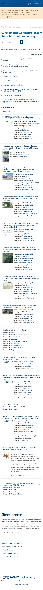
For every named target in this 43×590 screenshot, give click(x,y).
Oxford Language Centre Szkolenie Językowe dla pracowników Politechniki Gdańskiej (19, 448)
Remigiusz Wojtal (27, 189)
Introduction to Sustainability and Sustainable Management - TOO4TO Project (18, 484)
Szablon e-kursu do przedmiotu (11, 543)
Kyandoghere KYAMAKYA (30, 183)
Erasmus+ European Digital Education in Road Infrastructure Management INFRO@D (17, 65)
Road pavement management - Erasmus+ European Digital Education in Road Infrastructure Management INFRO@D (21, 148)
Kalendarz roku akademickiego (11, 553)
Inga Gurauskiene (27, 126)
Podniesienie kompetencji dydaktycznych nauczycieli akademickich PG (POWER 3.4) (20, 90)
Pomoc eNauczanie (7, 550)
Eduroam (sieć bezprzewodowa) (11, 557)
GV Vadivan (14, 492)
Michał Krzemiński (25, 476)
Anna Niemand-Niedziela (18, 407)
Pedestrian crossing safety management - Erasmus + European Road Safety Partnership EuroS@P (20, 306)
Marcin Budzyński (28, 174)
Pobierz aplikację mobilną (21, 584)
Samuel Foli (14, 339)
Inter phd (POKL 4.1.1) (10, 81)
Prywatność (4, 532)
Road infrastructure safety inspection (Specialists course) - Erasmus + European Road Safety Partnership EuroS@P (21, 249)
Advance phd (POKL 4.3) (10, 77)
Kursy (2, 27)
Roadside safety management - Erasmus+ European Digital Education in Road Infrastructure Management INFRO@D (21, 198)
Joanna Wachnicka (28, 187)
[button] (29, 3)
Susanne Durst (15, 337)
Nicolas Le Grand (27, 132)
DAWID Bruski (27, 203)
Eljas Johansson (27, 128)
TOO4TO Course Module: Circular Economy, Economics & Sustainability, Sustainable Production (20, 118)
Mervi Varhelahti (27, 136)
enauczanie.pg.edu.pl (9, 15)
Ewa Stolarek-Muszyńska (30, 436)
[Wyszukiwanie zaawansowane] (25, 42)
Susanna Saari (26, 134)
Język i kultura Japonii (10, 404)
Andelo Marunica (27, 238)
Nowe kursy (6, 111)
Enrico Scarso (14, 343)
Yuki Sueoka (14, 409)
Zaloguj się (37, 3)
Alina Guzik (22, 152)
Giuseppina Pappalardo (29, 214)
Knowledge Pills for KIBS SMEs (13, 330)
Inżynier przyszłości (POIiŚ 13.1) (13, 85)
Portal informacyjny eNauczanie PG (12, 546)
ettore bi (13, 332)
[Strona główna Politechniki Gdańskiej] (11, 577)
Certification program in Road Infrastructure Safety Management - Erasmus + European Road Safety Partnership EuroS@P (20, 225)
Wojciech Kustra (23, 154)
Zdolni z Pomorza (8, 107)
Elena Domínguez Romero (18, 335)
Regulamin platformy (11, 532)
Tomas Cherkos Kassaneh (18, 341)
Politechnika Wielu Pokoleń (12, 95)
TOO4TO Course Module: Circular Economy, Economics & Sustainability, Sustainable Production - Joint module (21, 417)
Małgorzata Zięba (27, 138)
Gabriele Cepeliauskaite (29, 121)
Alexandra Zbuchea (16, 348)
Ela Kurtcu (25, 130)
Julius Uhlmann (27, 267)
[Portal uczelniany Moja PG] (27, 577)
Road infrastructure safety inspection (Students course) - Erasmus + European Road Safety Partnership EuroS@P (21, 278)
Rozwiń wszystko (36, 54)
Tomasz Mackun (27, 185)
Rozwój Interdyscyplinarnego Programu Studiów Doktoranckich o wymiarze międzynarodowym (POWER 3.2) (21, 101)
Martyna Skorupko (16, 345)
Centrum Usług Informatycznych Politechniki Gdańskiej (26, 580)
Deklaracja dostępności (21, 532)
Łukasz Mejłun (22, 156)
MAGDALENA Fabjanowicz (31, 123)
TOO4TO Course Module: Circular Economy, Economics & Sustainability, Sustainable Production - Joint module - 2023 (21, 377)
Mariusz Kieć (26, 178)
